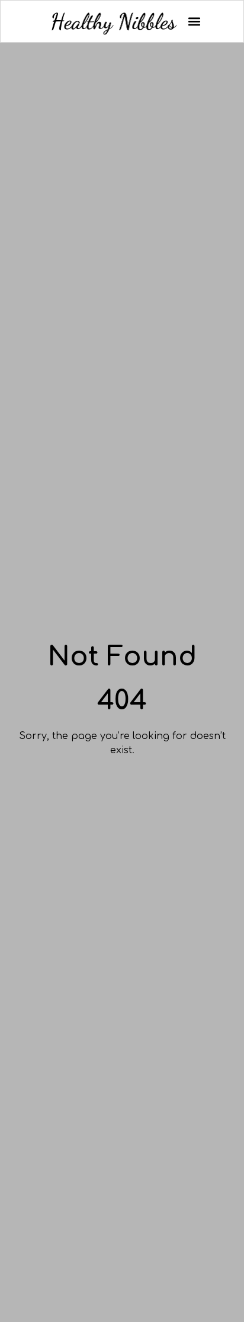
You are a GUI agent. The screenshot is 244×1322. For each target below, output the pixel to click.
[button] (194, 21)
